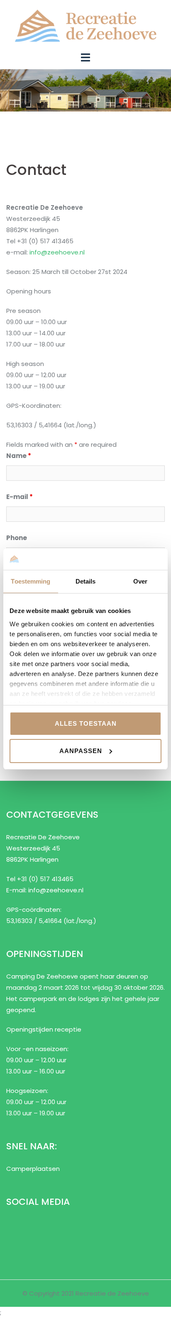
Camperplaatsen (33, 1168)
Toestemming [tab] (30, 581)
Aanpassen (80, 750)
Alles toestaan (86, 723)
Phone (16, 537)
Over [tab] (140, 581)
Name (18, 455)
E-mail (19, 496)
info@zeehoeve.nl (57, 252)
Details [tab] (86, 581)
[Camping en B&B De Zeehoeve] (85, 25)
